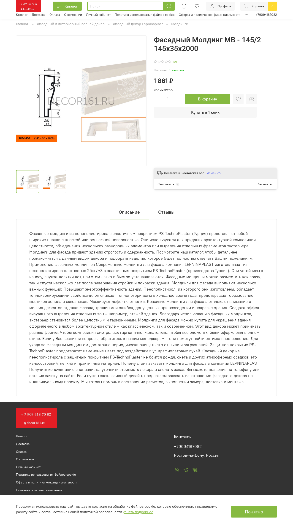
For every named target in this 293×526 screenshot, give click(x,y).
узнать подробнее (138, 512)
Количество (163, 90)
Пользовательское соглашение (39, 490)
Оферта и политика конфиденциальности (209, 15)
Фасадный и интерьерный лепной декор (71, 24)
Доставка (38, 15)
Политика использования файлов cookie (145, 15)
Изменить (214, 173)
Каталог (71, 6)
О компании (73, 15)
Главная (22, 24)
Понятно (254, 512)
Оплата (54, 15)
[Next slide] (139, 100)
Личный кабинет (98, 15)
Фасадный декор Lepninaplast (138, 24)
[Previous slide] (23, 100)
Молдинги (179, 24)
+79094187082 (266, 15)
